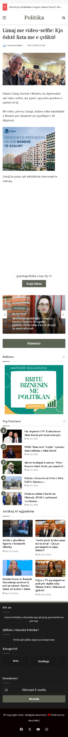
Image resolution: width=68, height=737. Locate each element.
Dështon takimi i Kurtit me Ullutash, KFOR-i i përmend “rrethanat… (40, 497)
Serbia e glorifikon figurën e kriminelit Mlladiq (14, 543)
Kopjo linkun (34, 283)
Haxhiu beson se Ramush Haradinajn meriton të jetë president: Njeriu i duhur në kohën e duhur (17, 584)
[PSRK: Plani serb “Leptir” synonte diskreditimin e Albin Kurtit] (12, 451)
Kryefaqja (19, 308)
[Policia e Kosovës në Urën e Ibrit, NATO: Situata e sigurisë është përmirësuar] (12, 483)
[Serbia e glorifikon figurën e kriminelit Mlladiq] (18, 528)
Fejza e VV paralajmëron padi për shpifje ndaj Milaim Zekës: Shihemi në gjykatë (50, 585)
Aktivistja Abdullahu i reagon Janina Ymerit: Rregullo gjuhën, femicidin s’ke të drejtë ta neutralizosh (34, 323)
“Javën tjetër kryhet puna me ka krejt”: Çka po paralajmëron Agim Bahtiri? (50, 545)
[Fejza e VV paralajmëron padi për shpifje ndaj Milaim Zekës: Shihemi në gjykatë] (50, 568)
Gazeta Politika (15, 45)
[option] (34, 314)
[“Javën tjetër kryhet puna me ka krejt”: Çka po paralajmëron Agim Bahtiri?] (50, 528)
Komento (34, 343)
